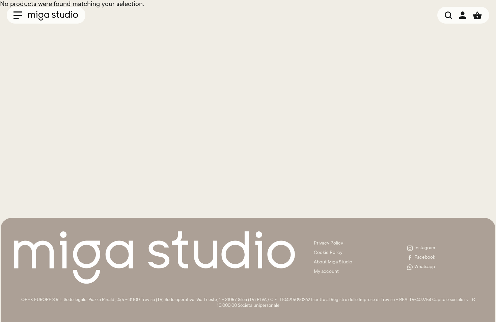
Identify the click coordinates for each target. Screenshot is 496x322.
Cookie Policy (328, 253)
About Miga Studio (333, 262)
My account (326, 272)
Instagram (424, 248)
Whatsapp (424, 267)
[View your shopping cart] (477, 15)
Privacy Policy (328, 243)
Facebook (424, 257)
